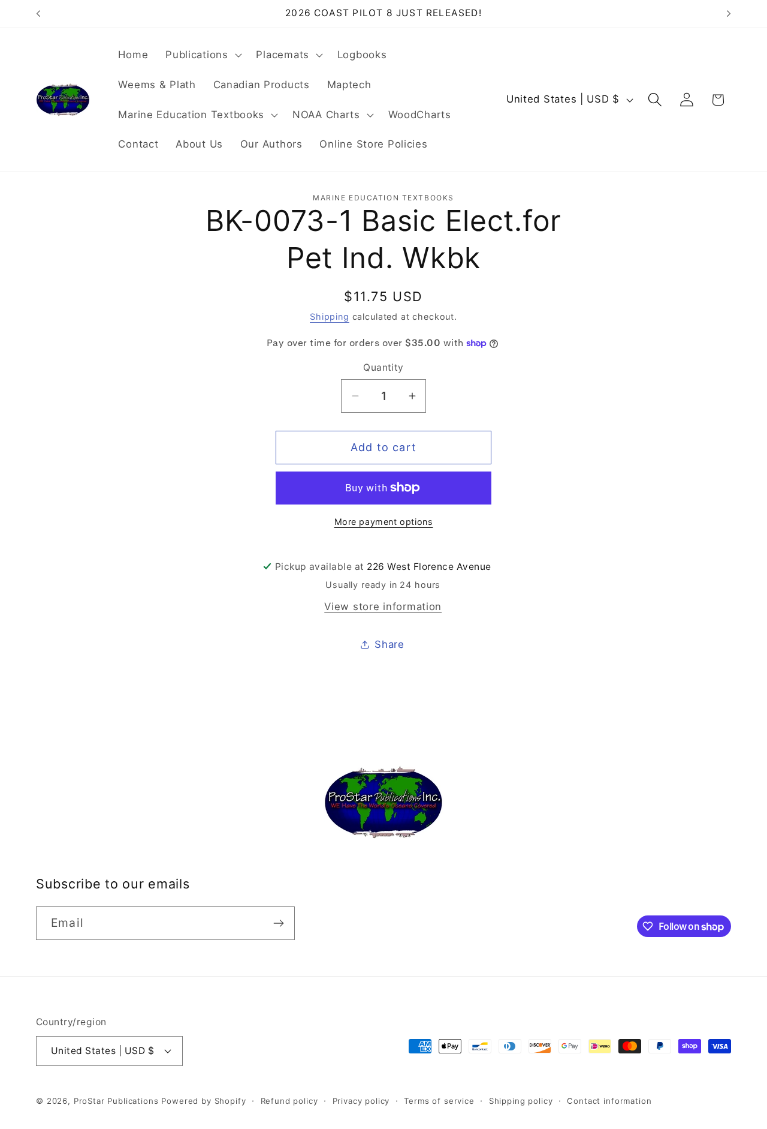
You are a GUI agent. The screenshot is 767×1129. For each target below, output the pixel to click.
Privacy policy (361, 1101)
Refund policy (289, 1101)
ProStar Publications (116, 1101)
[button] (202, 55)
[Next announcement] (728, 14)
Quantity (383, 367)
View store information (383, 606)
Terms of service (439, 1101)
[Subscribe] (278, 923)
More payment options (383, 522)
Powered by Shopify (203, 1101)
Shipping (329, 316)
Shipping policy (521, 1101)
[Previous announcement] (38, 14)
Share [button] (389, 644)
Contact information (609, 1101)
